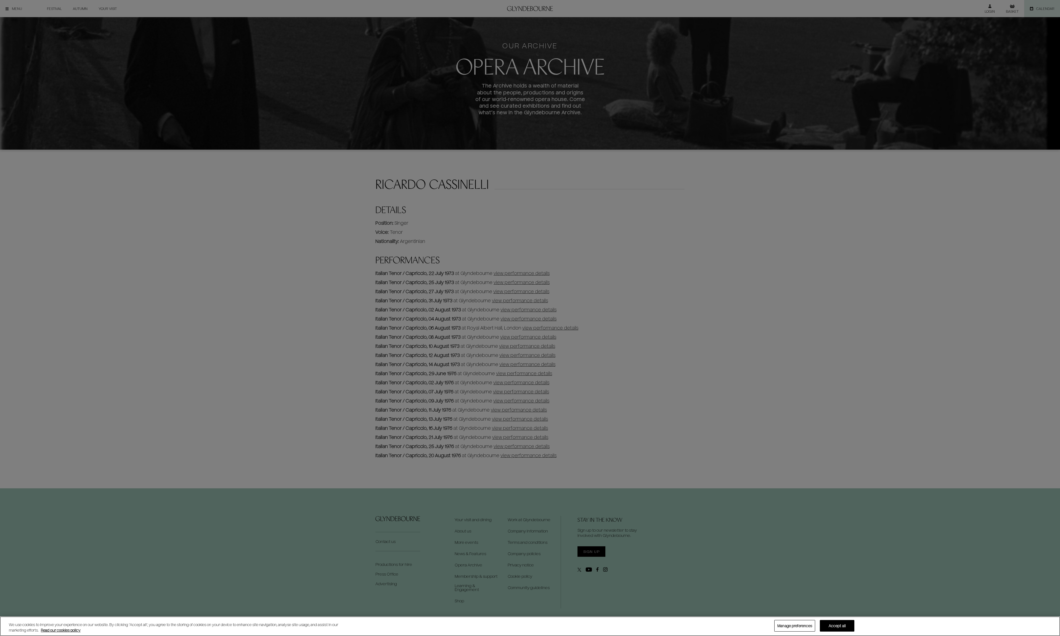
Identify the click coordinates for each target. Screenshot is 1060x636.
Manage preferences (794, 625)
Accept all (837, 625)
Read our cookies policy (61, 630)
